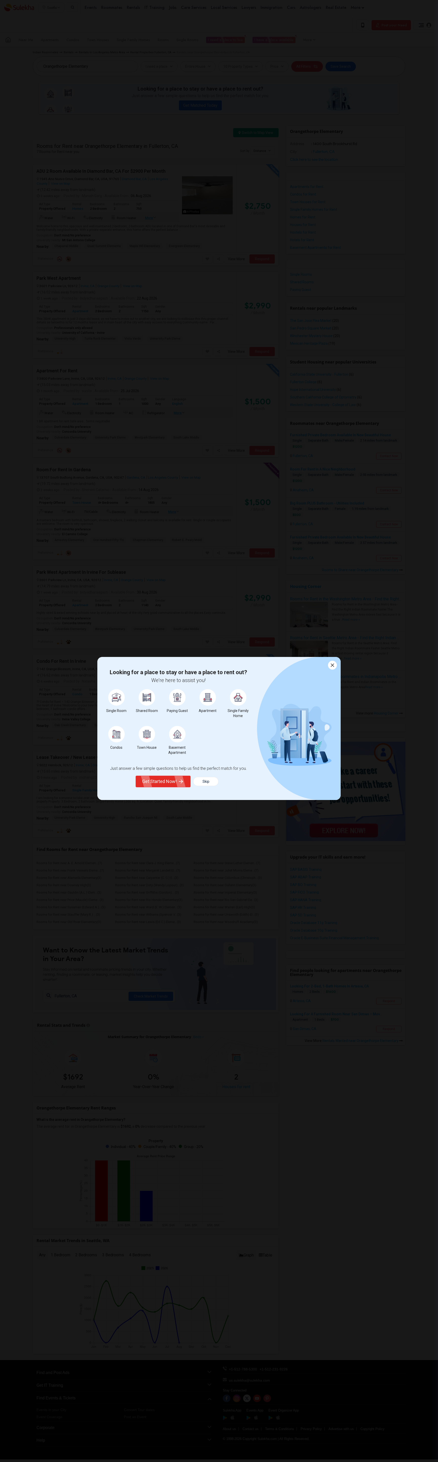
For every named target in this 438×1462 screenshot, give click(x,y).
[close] (332, 665)
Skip (206, 781)
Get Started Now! (159, 781)
